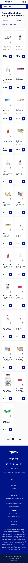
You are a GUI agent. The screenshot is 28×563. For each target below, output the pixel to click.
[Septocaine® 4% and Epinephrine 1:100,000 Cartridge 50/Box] (20, 349)
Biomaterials (14, 485)
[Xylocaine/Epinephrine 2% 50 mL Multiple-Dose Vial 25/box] (7, 318)
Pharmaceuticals (14, 483)
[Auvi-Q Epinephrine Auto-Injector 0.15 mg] (20, 194)
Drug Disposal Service (14, 516)
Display (4, 19)
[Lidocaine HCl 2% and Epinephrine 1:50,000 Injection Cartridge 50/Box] (7, 411)
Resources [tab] (13, 24)
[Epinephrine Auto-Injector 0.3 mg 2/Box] (7, 194)
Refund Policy (14, 521)
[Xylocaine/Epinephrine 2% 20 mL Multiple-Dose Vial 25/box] (7, 380)
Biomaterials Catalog (14, 501)
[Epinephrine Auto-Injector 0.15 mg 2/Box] (20, 100)
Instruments (14, 490)
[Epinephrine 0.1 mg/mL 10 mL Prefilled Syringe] (7, 225)
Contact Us (14, 524)
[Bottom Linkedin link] (7, 464)
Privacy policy (14, 560)
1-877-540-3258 (14, 468)
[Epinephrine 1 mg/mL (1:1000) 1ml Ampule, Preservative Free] (20, 318)
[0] (23, 2)
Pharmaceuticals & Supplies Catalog (14, 498)
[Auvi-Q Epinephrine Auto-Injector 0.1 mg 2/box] (7, 287)
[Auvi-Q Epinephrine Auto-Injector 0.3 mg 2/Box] (7, 256)
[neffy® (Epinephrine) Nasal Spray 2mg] (7, 69)
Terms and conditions (14, 558)
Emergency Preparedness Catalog (14, 503)
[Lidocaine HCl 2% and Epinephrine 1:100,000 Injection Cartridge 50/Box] (20, 380)
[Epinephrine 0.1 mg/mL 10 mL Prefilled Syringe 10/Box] (20, 131)
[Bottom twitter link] (21, 464)
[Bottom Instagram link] (13, 464)
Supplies (14, 488)
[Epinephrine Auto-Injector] (7, 37)
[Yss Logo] (14, 453)
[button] (7, 439)
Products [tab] (4, 24)
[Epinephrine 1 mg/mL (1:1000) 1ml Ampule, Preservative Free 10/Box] (20, 225)
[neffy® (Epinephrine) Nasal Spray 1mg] (20, 256)
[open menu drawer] (2, 1)
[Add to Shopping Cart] (10, 56)
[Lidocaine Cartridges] (20, 287)
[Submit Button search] (25, 6)
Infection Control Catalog (14, 506)
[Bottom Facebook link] (10, 464)
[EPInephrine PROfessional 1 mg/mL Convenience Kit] (7, 100)
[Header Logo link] (8, 2)
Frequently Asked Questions (14, 519)
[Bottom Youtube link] (17, 464)
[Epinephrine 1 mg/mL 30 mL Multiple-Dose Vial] (20, 163)
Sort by (16, 19)
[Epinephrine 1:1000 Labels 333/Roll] (20, 69)
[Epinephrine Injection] (20, 37)
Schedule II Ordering (14, 513)
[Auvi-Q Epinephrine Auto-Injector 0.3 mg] (7, 131)
